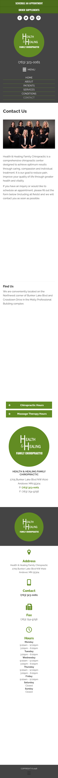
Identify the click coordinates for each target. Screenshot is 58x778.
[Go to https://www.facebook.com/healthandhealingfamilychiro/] (19, 18)
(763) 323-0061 (29, 62)
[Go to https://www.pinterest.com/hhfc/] (38, 18)
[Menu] (29, 773)
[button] (29, 405)
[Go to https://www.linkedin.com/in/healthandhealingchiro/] (32, 18)
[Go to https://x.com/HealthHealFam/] (25, 18)
